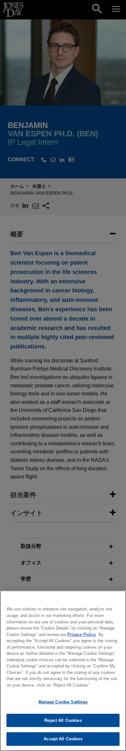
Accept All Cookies (63, 738)
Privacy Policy (81, 634)
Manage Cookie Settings (63, 702)
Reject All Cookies (62, 720)
